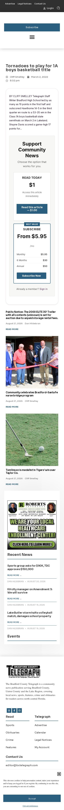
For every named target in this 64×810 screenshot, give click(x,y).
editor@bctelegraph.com (22, 765)
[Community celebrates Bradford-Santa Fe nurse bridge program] (32, 362)
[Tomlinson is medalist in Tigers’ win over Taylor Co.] (32, 440)
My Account (42, 747)
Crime (9, 739)
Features (11, 747)
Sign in (44, 289)
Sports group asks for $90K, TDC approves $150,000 (28, 567)
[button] (59, 774)
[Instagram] (19, 710)
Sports (10, 725)
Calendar (40, 732)
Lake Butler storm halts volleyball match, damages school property (29, 614)
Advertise (41, 725)
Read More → (14, 575)
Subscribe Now (31, 275)
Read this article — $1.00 (32, 209)
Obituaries (12, 732)
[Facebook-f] (14, 710)
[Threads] (9, 710)
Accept (32, 798)
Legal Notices (43, 739)
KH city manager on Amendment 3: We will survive (29, 591)
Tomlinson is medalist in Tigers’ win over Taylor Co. (31, 471)
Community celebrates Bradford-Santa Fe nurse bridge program (32, 394)
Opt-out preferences (30, 805)
